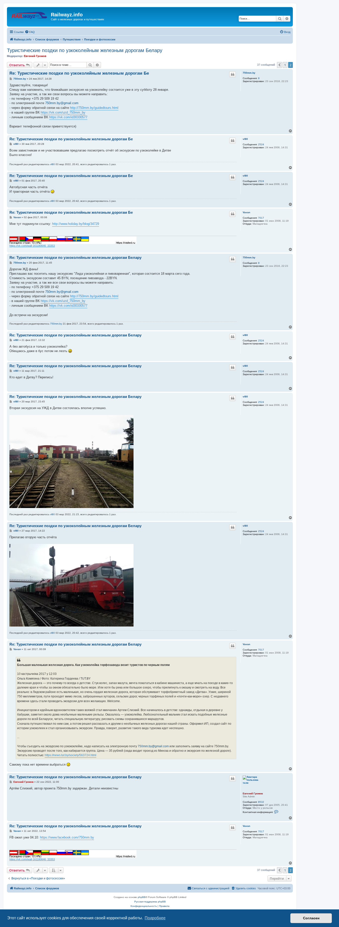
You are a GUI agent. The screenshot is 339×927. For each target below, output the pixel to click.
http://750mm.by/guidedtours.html (94, 108)
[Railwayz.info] (29, 16)
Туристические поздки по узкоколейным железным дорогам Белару (84, 50)
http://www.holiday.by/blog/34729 (75, 224)
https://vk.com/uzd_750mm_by (63, 112)
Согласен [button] (311, 918)
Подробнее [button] (155, 918)
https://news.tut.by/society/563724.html (70, 755)
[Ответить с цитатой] (232, 74)
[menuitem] (30, 32)
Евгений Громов (35, 56)
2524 (261, 144)
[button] (279, 65)
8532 (261, 802)
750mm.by (249, 72)
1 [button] (285, 65)
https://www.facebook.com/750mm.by (67, 837)
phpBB (142, 897)
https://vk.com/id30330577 (68, 117)
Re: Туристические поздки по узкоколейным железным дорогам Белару (75, 257)
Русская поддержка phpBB (150, 901)
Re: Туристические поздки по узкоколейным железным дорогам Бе (79, 73)
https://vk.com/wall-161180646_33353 (32, 245)
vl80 (245, 139)
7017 (261, 217)
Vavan (246, 212)
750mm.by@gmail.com (61, 103)
